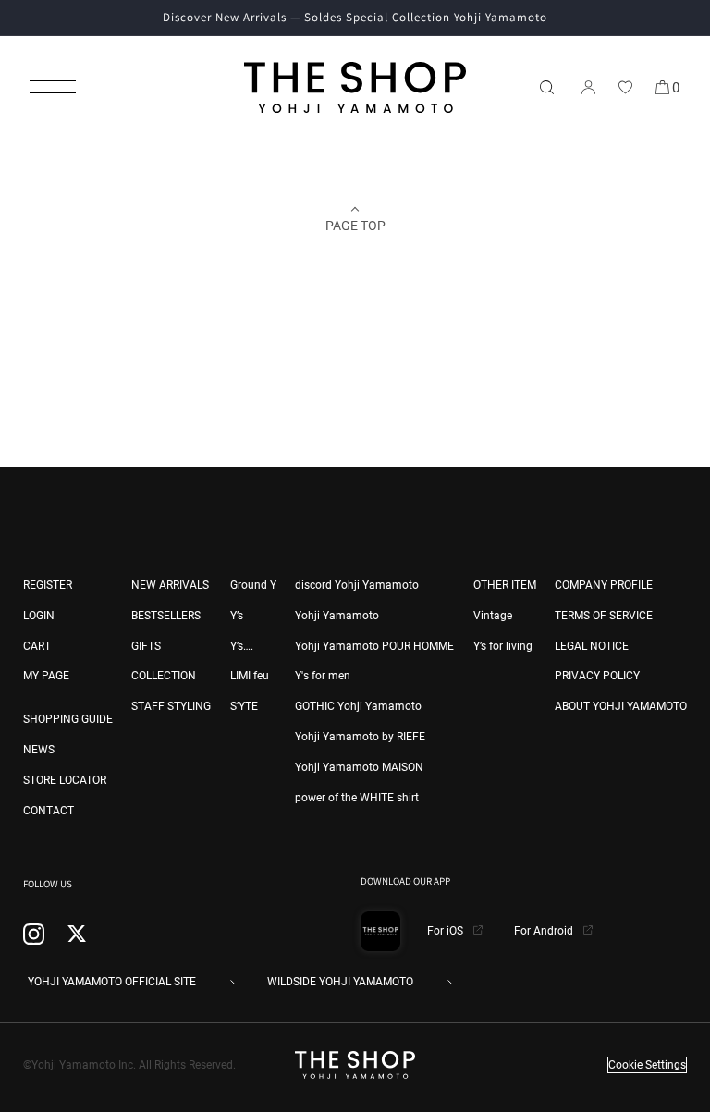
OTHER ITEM (504, 585)
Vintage (492, 615)
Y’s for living (502, 646)
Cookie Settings (647, 1064)
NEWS (39, 749)
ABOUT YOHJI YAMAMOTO (621, 706)
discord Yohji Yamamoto (357, 585)
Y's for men (322, 675)
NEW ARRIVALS (170, 585)
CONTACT (48, 810)
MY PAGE (46, 675)
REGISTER (47, 585)
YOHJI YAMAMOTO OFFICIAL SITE (112, 981)
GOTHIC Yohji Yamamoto (358, 706)
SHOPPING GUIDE (68, 719)
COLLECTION (163, 675)
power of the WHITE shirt (357, 797)
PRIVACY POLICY (597, 675)
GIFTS (146, 646)
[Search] (546, 87)
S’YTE (244, 706)
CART (37, 646)
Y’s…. (241, 646)
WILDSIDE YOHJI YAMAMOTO (340, 981)
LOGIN (39, 615)
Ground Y (253, 585)
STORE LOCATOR (64, 780)
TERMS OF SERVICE (604, 615)
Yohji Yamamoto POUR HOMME (374, 646)
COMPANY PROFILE (604, 585)
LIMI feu (249, 675)
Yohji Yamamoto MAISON (359, 767)
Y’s (236, 615)
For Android (545, 930)
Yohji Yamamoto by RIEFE (360, 736)
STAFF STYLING (171, 706)
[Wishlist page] (624, 87)
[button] (53, 87)
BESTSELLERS (166, 615)
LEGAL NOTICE (592, 646)
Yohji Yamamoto (337, 615)
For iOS (446, 930)
